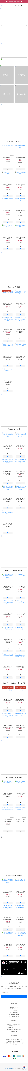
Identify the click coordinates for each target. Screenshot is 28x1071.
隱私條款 (7, 1068)
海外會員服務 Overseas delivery (14, 1027)
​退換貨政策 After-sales (14, 1026)
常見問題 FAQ (14, 1031)
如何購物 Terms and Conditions (14, 1024)
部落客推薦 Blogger (14, 1012)
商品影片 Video (14, 1010)
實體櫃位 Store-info (14, 1009)
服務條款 (11, 1068)
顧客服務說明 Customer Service (14, 1029)
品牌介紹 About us (14, 1007)
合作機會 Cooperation (14, 1014)
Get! (14, 996)
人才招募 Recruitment (14, 1016)
